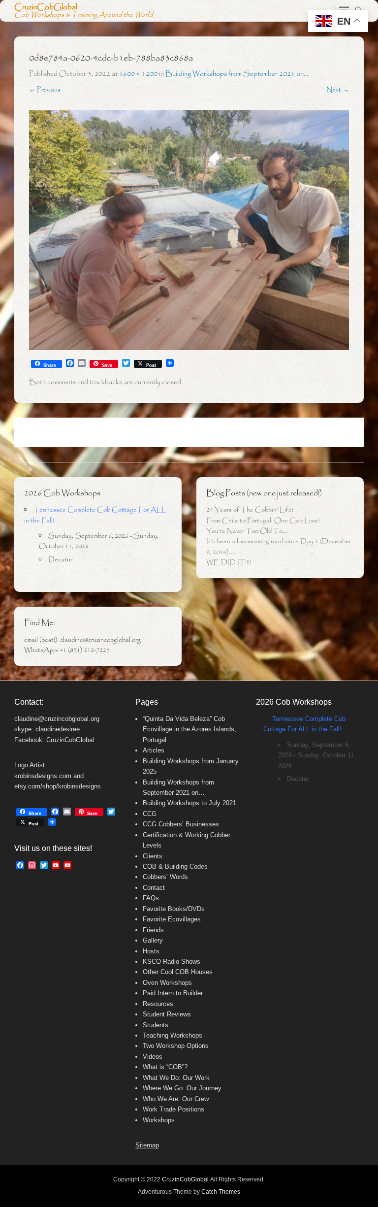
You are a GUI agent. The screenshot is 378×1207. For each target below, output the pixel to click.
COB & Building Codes (175, 866)
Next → (337, 90)
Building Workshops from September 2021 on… (236, 73)
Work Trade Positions (173, 1109)
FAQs (151, 898)
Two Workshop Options (176, 1045)
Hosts (151, 951)
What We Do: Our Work (176, 1077)
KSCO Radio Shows (171, 961)
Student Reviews (167, 1014)
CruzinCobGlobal (45, 7)
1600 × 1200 (138, 73)
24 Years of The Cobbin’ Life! (249, 510)
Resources (158, 1004)
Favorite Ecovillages (172, 919)
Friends (153, 930)
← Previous (45, 90)
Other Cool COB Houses (178, 972)
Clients (152, 856)
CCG (150, 813)
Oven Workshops (167, 982)
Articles (153, 750)
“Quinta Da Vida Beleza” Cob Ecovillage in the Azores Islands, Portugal (189, 729)
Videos (152, 1056)
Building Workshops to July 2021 (189, 803)
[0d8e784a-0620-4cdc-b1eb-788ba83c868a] (189, 230)
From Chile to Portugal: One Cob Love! (263, 521)
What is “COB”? (165, 1067)
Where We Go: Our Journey (182, 1088)
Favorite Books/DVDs (174, 909)
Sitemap (147, 1145)
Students (155, 1025)
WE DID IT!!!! (228, 562)
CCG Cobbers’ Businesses (181, 824)
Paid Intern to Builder (173, 993)
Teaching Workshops (172, 1035)
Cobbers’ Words (165, 877)
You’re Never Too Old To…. (247, 531)
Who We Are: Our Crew (176, 1099)
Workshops (159, 1120)
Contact (154, 887)
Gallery (153, 940)
